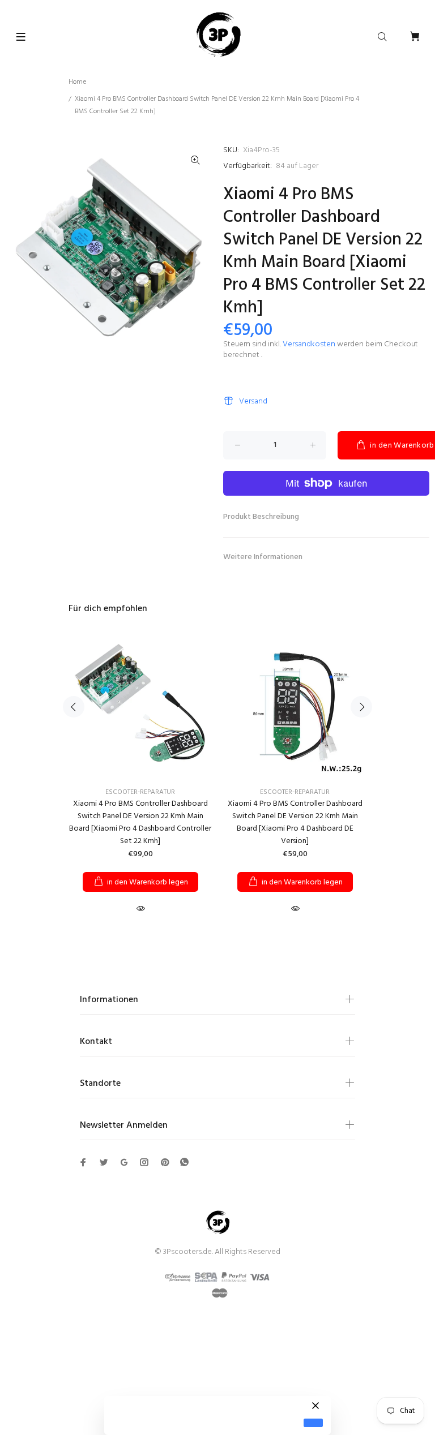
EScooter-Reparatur (140, 792)
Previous (73, 707)
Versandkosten (309, 344)
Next (361, 707)
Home (77, 82)
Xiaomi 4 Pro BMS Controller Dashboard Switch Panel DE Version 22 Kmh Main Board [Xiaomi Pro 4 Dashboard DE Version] (295, 822)
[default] (313, 1423)
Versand (253, 401)
